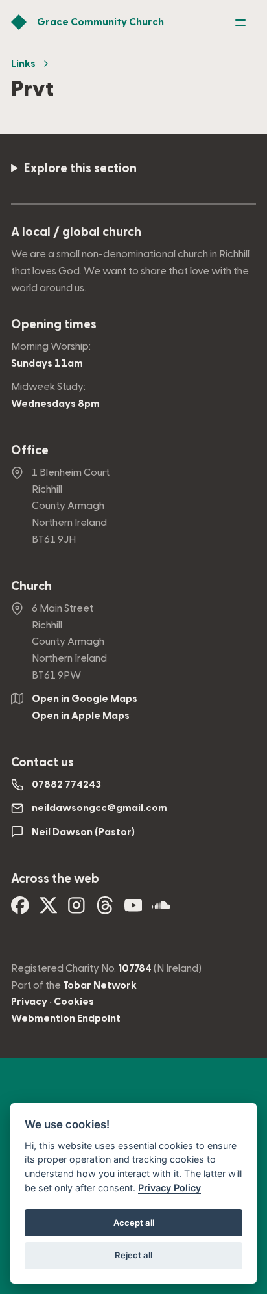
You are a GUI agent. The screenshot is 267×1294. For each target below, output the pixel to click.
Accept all (133, 1222)
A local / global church (76, 232)
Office (30, 451)
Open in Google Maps (84, 698)
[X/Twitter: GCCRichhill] (49, 910)
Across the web (55, 879)
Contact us (42, 763)
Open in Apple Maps (81, 715)
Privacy (29, 1001)
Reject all (133, 1255)
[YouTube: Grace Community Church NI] (133, 910)
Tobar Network (100, 985)
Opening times (54, 324)
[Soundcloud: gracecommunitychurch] (161, 910)
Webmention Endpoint (66, 1018)
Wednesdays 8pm (55, 403)
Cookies (74, 1001)
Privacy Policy (169, 1187)
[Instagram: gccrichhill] (76, 910)
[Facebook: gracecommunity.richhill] (20, 910)
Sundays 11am (47, 363)
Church (31, 586)
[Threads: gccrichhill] (105, 910)
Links (23, 63)
